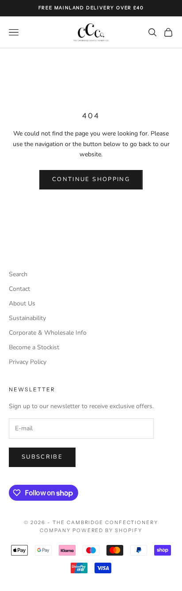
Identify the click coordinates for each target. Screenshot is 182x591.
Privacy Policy (27, 362)
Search (18, 274)
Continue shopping (91, 179)
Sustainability (27, 318)
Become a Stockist (34, 347)
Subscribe (42, 457)
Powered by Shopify (107, 530)
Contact (19, 289)
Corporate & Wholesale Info (48, 332)
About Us (22, 303)
